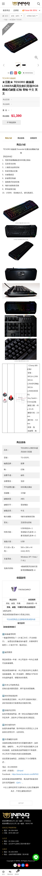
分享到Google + (15, 73)
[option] (21, 42)
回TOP (21, 803)
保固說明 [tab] (33, 138)
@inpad (20, 771)
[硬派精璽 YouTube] (27, 865)
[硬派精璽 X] (15, 865)
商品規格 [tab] (21, 138)
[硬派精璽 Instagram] (19, 865)
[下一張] (38, 65)
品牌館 (16, 10)
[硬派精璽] (21, 3)
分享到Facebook (11, 73)
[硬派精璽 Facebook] (23, 865)
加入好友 (35, 857)
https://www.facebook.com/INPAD (25, 774)
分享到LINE (19, 73)
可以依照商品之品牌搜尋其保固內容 (21, 619)
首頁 (6, 16)
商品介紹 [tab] (8, 138)
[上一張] (4, 65)
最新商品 (6, 10)
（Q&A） (18, 783)
